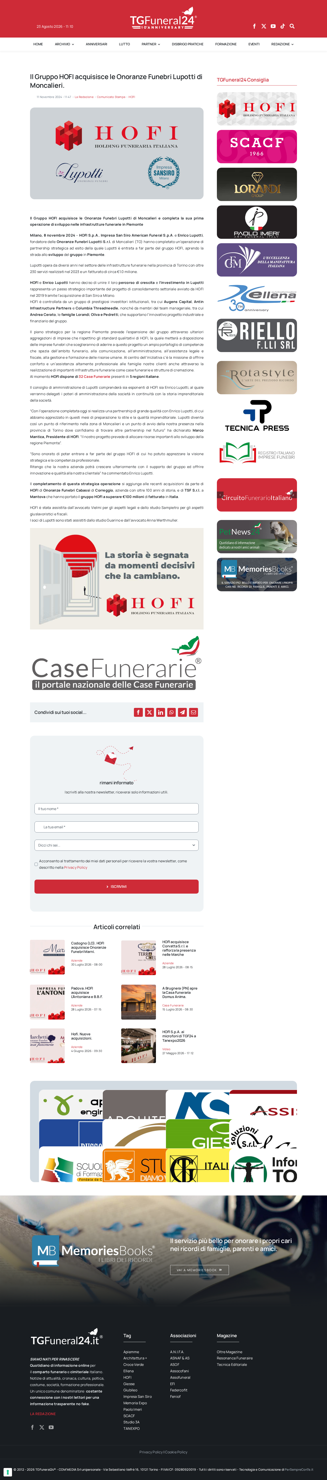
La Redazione (84, 97)
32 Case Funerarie (94, 376)
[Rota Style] (257, 362)
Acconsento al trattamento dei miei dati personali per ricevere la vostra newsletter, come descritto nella (113, 864)
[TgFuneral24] (163, 8)
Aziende (77, 960)
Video (166, 1049)
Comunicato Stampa (111, 97)
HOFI (132, 97)
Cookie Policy (176, 1452)
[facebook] (254, 26)
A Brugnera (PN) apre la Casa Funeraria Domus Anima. (180, 992)
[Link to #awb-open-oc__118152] (292, 26)
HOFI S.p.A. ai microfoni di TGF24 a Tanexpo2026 (179, 1036)
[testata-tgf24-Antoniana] (47, 986)
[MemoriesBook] (93, 1251)
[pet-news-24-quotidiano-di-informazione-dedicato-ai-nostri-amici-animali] (257, 521)
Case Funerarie (173, 1005)
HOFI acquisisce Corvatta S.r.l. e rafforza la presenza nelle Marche (179, 948)
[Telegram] (182, 712)
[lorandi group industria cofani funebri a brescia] (257, 169)
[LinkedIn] (160, 712)
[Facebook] (138, 712)
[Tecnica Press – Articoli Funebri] (257, 400)
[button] (220, 495)
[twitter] (263, 26)
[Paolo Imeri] (257, 207)
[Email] (193, 712)
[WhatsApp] (171, 712)
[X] (149, 712)
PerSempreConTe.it (299, 1469)
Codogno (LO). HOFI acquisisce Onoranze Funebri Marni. (88, 947)
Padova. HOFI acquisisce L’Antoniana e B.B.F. (87, 992)
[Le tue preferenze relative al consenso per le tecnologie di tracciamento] (8, 1472)
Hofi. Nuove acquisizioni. (81, 1036)
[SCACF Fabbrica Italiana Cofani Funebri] (257, 131)
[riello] (257, 320)
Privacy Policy (75, 867)
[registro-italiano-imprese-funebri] (257, 438)
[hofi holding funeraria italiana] (257, 94)
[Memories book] (233, 1251)
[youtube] (273, 26)
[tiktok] (282, 26)
